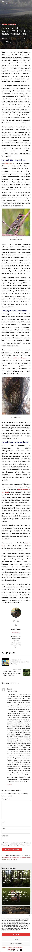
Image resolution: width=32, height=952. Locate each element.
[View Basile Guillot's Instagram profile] (14, 621)
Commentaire (6, 799)
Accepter (16, 934)
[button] (29, 916)
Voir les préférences (16, 943)
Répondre (9, 784)
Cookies (4, 947)
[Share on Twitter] (6, 42)
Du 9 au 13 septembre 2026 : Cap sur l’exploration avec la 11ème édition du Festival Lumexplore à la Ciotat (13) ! (16, 895)
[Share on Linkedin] (9, 42)
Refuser (16, 939)
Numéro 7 (4, 24)
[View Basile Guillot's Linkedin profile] (16, 624)
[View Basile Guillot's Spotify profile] (17, 621)
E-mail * (4, 828)
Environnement (12, 24)
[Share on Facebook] (3, 42)
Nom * (3, 821)
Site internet (5, 835)
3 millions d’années (19, 358)
